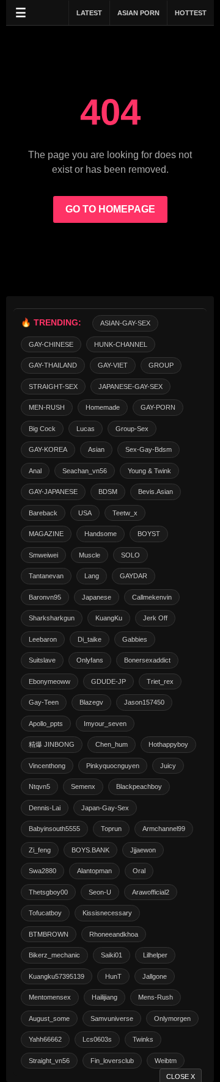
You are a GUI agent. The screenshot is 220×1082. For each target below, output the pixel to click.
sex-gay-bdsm (148, 449)
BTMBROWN (48, 934)
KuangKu (108, 618)
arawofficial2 (150, 892)
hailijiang (104, 997)
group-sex (132, 428)
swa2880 (42, 870)
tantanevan (46, 575)
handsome (100, 533)
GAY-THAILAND (53, 365)
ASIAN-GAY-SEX (125, 323)
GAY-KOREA (48, 449)
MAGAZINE (46, 533)
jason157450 (144, 702)
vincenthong (47, 765)
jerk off (155, 618)
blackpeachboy (139, 786)
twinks (143, 1039)
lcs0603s (97, 1039)
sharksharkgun (52, 618)
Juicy (168, 765)
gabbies (134, 639)
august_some (49, 1018)
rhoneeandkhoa (113, 934)
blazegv (91, 702)
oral (139, 870)
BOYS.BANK (90, 850)
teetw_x (125, 513)
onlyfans (89, 660)
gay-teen (44, 702)
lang (91, 575)
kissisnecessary (107, 913)
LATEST (89, 12)
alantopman (94, 870)
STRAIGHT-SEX (53, 386)
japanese (96, 597)
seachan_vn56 (84, 470)
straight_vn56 (49, 1060)
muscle (89, 555)
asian (96, 449)
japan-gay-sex (105, 808)
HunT (113, 976)
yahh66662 (45, 1039)
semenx (83, 786)
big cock (42, 428)
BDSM (107, 491)
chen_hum (111, 744)
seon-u (100, 892)
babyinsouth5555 (54, 828)
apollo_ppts (46, 723)
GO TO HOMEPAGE (110, 209)
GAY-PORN (158, 407)
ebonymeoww (49, 681)
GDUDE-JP (108, 681)
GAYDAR (133, 575)
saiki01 (111, 955)
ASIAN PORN (138, 12)
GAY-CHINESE (51, 344)
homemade (103, 407)
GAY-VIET (113, 365)
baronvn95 (45, 597)
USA (85, 513)
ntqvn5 (39, 786)
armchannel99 (163, 828)
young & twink (149, 470)
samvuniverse (111, 1018)
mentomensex (50, 997)
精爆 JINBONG (52, 744)
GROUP (161, 365)
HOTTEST (191, 12)
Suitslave (42, 660)
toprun (111, 828)
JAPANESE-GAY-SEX (130, 386)
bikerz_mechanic (54, 955)
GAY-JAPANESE (53, 491)
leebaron (43, 639)
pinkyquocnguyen (112, 765)
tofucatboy (45, 913)
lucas (85, 428)
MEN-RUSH (47, 407)
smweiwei (43, 555)
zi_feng (40, 850)
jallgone (154, 976)
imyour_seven (105, 723)
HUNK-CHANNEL (120, 344)
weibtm (166, 1060)
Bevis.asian (155, 491)
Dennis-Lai (45, 808)
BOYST (149, 533)
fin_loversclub (112, 1060)
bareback (43, 513)
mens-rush (155, 997)
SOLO (130, 555)
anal (35, 470)
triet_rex (160, 681)
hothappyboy (168, 744)
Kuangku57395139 (56, 976)
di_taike (89, 639)
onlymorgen (172, 1018)
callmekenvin (152, 597)
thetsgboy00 (48, 892)
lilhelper (155, 955)
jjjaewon (143, 850)
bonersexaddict (147, 660)
